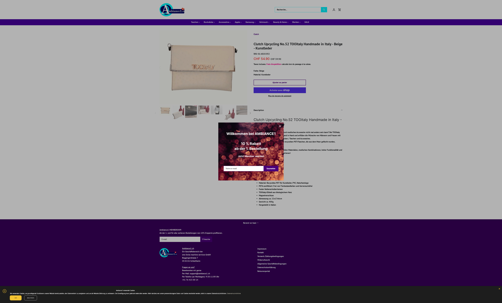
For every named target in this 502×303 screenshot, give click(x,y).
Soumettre (271, 168)
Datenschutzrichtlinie (234, 293)
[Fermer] (280, 126)
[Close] (499, 288)
